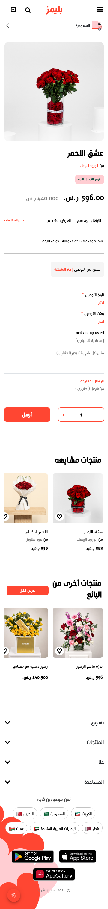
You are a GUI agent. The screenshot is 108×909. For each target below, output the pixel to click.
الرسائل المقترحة (92, 380)
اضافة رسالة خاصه (90, 332)
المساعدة (94, 782)
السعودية (57, 814)
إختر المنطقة (63, 269)
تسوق (97, 722)
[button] (100, 10)
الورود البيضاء (89, 165)
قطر (95, 829)
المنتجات (95, 742)
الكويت (86, 814)
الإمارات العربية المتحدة (57, 829)
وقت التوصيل (92, 313)
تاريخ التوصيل (93, 295)
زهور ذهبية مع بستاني (30, 666)
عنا (101, 762)
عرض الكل (27, 590)
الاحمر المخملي (36, 532)
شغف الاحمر (93, 532)
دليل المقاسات (14, 220)
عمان (19, 829)
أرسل (27, 414)
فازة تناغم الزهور (89, 666)
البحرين (28, 814)
